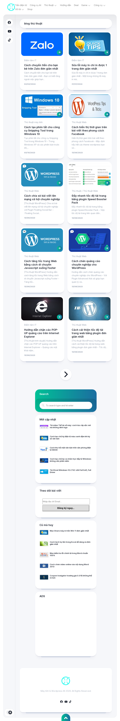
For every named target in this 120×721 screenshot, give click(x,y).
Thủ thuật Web (79, 122)
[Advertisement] (66, 627)
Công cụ (98, 5)
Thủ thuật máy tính (33, 122)
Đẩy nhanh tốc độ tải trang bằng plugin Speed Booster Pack (89, 199)
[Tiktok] (9, 40)
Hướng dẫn (65, 5)
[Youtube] (9, 31)
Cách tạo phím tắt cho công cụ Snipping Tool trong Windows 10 (42, 131)
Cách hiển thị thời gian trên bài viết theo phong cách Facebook (89, 131)
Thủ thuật (49, 5)
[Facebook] (9, 22)
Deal (76, 5)
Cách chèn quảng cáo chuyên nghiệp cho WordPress (86, 264)
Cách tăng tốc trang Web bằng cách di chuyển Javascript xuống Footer (40, 264)
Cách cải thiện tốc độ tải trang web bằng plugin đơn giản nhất (89, 333)
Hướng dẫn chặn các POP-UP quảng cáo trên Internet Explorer (41, 333)
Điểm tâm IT (30, 60)
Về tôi (18, 9)
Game (84, 5)
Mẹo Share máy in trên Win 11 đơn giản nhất (69, 531)
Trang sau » (66, 374)
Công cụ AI (35, 5)
